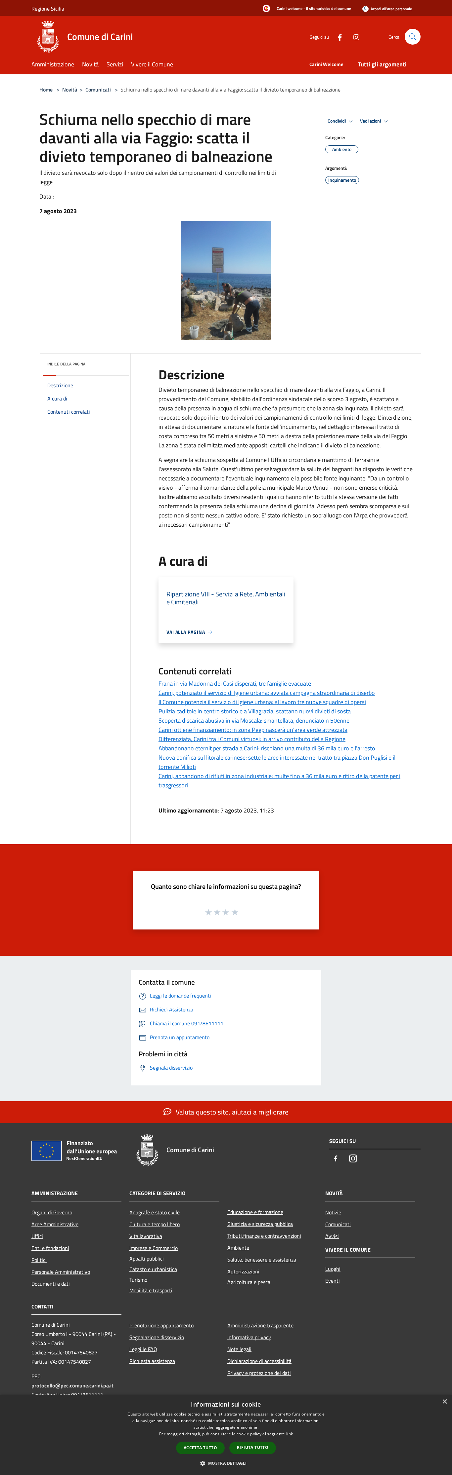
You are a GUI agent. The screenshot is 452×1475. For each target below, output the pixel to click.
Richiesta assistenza (152, 1361)
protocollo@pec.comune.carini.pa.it (72, 1385)
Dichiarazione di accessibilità (259, 1361)
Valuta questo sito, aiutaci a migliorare (231, 1112)
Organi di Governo (51, 1212)
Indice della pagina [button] (66, 364)
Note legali (239, 1349)
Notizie (333, 1212)
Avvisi (332, 1236)
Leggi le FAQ (143, 1349)
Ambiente (238, 1248)
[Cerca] (413, 37)
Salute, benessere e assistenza (261, 1260)
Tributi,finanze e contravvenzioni (264, 1236)
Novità (69, 90)
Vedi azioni (371, 121)
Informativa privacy (249, 1337)
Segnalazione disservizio (156, 1337)
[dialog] (226, 1435)
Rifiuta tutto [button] (252, 1447)
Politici (39, 1260)
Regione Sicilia (47, 9)
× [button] (444, 1401)
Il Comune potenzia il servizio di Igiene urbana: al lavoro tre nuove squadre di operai (262, 702)
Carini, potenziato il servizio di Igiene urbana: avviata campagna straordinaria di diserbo (266, 692)
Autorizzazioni (243, 1271)
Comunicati (98, 90)
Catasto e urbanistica (153, 1269)
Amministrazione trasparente (260, 1325)
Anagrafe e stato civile (154, 1212)
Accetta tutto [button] (200, 1448)
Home (46, 90)
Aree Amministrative (54, 1224)
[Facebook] (337, 36)
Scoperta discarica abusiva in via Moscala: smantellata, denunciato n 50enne (253, 720)
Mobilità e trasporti (150, 1290)
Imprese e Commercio (153, 1248)
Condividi (337, 121)
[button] (226, 1463)
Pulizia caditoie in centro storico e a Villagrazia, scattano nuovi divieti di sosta (254, 711)
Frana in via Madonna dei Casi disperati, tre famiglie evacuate (234, 683)
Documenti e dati (50, 1284)
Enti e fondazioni (50, 1248)
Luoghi (332, 1269)
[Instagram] (353, 36)
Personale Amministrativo (60, 1272)
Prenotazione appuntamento (161, 1325)
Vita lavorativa (145, 1236)
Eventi (332, 1281)
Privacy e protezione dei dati (259, 1373)
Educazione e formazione (255, 1212)
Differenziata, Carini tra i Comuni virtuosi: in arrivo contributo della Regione (251, 739)
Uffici (37, 1236)
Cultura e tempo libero (154, 1224)
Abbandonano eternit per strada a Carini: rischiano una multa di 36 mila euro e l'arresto (266, 748)
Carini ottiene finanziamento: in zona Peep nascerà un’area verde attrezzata (252, 729)
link (289, 1434)
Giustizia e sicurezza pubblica (260, 1224)
